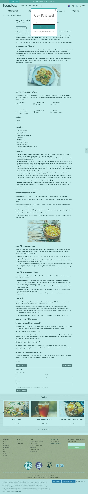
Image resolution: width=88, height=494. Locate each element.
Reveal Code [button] (44, 27)
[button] (55, 10)
